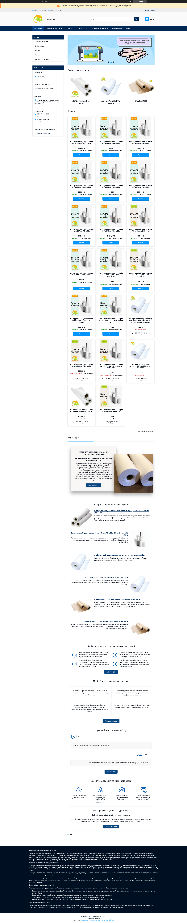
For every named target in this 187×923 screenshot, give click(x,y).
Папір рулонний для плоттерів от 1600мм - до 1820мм (111, 101)
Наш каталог (93, 485)
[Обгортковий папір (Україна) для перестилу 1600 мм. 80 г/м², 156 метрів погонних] (140, 305)
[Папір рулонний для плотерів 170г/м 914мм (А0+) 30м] (140, 215)
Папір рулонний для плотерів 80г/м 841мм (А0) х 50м (140, 186)
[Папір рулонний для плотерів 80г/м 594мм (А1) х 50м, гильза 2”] (111, 305)
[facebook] (68, 835)
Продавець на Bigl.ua (93, 918)
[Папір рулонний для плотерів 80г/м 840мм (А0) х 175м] (111, 215)
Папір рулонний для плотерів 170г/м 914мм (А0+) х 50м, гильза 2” (140, 274)
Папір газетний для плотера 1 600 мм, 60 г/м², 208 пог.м (106, 577)
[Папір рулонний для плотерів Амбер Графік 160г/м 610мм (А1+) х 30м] (111, 351)
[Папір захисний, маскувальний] (141, 86)
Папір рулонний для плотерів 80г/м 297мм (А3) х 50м (81, 230)
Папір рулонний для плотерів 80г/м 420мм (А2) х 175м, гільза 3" (81, 320)
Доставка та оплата (99, 28)
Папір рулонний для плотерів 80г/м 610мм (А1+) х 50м (81, 142)
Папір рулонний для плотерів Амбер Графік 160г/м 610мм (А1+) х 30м (111, 366)
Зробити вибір (111, 826)
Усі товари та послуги (145, 431)
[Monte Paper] (38, 23)
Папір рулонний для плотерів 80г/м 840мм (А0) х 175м (111, 230)
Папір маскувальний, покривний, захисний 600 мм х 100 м (117, 599)
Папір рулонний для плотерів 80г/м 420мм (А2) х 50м (140, 142)
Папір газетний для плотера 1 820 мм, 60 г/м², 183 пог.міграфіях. (119, 555)
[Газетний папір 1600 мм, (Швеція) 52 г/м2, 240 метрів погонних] (140, 351)
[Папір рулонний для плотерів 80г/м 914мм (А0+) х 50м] (111, 128)
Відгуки (37, 55)
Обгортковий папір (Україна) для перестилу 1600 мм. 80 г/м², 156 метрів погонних (140, 320)
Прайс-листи (39, 46)
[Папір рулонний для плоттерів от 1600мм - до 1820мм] (111, 86)
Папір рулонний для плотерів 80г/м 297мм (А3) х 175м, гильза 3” (111, 274)
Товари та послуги (54, 28)
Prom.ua (103, 916)
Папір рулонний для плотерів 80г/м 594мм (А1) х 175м (111, 186)
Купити (81, 155)
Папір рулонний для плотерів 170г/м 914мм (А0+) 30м (140, 230)
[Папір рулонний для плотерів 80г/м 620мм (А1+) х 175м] (81, 172)
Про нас (71, 28)
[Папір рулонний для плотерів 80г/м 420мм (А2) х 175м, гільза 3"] (81, 305)
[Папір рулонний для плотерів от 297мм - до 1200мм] (81, 86)
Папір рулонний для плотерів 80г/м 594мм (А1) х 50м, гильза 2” (111, 320)
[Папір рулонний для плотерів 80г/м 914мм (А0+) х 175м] (81, 259)
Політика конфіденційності (106, 920)
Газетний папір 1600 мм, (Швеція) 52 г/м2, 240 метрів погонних (140, 366)
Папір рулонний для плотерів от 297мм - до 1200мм (81, 101)
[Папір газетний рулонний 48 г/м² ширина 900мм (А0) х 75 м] (81, 396)
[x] (71, 835)
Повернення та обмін (121, 28)
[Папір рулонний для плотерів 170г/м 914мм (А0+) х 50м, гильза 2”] (140, 259)
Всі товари (111, 672)
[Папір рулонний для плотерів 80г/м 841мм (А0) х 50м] (140, 172)
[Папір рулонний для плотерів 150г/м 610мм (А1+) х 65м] (81, 351)
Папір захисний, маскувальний (141, 100)
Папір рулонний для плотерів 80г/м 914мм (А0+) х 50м (111, 142)
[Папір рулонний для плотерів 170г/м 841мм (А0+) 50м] (111, 396)
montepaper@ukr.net (43, 133)
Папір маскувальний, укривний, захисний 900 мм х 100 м (105, 621)
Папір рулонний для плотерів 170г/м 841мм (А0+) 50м (111, 410)
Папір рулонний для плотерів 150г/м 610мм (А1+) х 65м (81, 365)
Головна (38, 28)
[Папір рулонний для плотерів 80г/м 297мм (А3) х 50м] (81, 215)
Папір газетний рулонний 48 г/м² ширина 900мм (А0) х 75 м (81, 410)
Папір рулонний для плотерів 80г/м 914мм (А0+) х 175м (81, 274)
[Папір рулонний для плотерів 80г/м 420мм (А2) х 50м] (140, 128)
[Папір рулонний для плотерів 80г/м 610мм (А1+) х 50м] (81, 128)
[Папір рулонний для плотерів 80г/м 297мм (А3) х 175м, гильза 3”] (111, 259)
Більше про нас (111, 721)
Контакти (82, 28)
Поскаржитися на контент (89, 920)
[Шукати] (136, 19)
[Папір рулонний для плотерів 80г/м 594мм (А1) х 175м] (111, 172)
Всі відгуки (111, 772)
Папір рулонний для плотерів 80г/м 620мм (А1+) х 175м (81, 186)
